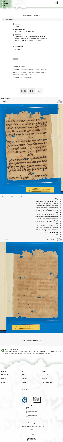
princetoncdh (32, 416)
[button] (6, 4)
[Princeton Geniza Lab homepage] (26, 399)
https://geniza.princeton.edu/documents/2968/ (23, 353)
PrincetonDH (32, 412)
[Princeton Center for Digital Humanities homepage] (37, 400)
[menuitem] (5, 374)
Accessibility (31, 423)
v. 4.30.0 (31, 435)
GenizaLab (31, 408)
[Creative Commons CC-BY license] (31, 430)
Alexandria (17, 51)
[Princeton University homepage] (31, 439)
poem (15, 59)
